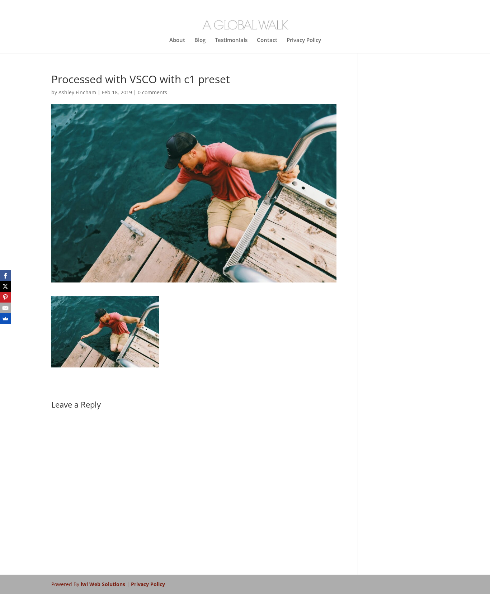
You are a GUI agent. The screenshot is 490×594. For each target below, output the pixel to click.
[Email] (5, 308)
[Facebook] (5, 275)
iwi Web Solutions (104, 584)
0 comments (152, 92)
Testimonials (231, 40)
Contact (267, 40)
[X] (5, 286)
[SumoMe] (5, 318)
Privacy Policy (304, 40)
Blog (200, 40)
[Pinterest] (5, 297)
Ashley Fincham (77, 92)
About (177, 40)
